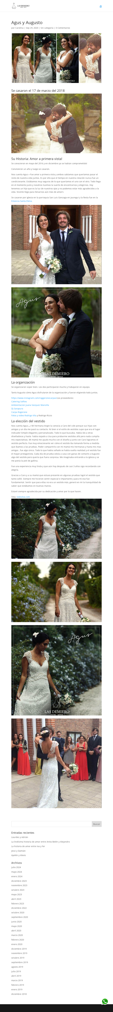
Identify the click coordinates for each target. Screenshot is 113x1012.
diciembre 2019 (19, 948)
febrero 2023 (17, 903)
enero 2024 (16, 876)
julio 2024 (16, 867)
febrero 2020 (17, 939)
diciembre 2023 (19, 881)
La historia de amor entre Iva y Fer (28, 846)
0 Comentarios (63, 27)
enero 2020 (16, 944)
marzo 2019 (17, 980)
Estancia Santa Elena (21, 201)
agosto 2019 (17, 966)
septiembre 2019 (19, 962)
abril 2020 (16, 930)
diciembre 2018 (19, 994)
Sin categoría (47, 27)
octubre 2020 (17, 912)
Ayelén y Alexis (18, 855)
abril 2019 (16, 975)
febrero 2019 (17, 985)
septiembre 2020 (19, 917)
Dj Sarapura (17, 408)
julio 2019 (16, 971)
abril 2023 (16, 899)
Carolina (19, 27)
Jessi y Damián (18, 850)
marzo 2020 (17, 935)
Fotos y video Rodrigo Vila (24, 415)
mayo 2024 (16, 871)
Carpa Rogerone (19, 412)
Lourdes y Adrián (19, 837)
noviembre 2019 (19, 953)
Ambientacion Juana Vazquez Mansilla (30, 405)
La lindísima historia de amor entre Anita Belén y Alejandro (40, 841)
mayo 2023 (16, 894)
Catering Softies (19, 401)
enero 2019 (16, 989)
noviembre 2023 (19, 885)
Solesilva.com (23, 496)
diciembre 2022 (19, 908)
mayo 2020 (16, 926)
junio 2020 (16, 921)
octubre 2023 (17, 889)
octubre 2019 (17, 957)
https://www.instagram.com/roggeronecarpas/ (34, 398)
